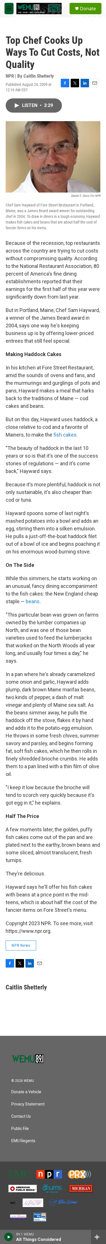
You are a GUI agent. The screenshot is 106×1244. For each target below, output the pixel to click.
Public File (20, 1129)
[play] (8, 1237)
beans (33, 601)
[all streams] (98, 1237)
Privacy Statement (28, 1104)
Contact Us (21, 1116)
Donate (88, 8)
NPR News (21, 945)
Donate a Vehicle (26, 1092)
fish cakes (65, 435)
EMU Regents (23, 1141)
